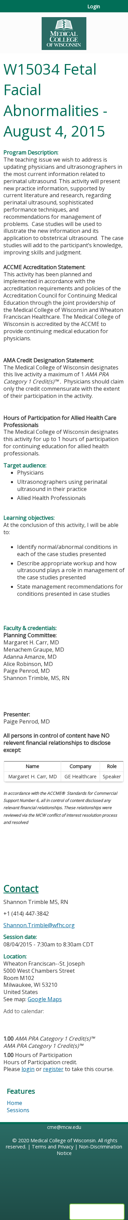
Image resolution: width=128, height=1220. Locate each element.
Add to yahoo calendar (26, 1022)
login (28, 1069)
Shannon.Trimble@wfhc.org (39, 925)
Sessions (18, 1110)
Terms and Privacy (52, 1146)
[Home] (64, 31)
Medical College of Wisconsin (63, 1140)
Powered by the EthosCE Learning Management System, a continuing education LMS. (97, 1212)
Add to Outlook (58, 1022)
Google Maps (45, 999)
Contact (21, 888)
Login (93, 6)
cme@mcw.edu (64, 1127)
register (53, 1069)
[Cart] (108, 10)
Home (14, 1103)
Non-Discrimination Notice (90, 1149)
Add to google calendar (10, 1022)
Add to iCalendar (41, 1021)
